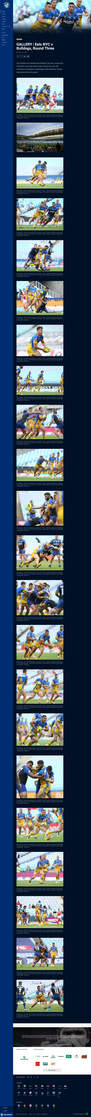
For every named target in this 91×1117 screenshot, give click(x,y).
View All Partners (52, 1070)
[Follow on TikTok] (28, 1077)
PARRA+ (4, 40)
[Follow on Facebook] (31, 1077)
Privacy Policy (24, 1114)
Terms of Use (18, 1114)
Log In (5, 1110)
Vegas (3, 44)
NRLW (3, 24)
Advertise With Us (44, 1114)
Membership (5, 35)
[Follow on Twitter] (34, 1077)
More (3, 29)
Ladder (4, 19)
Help (34, 1114)
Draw (3, 16)
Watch (4, 14)
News (3, 11)
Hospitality (4, 42)
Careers (30, 1114)
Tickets (4, 32)
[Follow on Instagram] (37, 1077)
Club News (19, 39)
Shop (3, 37)
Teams (4, 21)
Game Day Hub (6, 26)
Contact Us (38, 1114)
